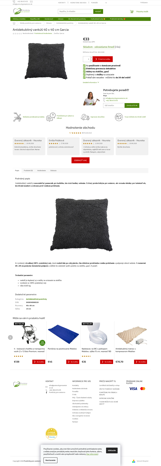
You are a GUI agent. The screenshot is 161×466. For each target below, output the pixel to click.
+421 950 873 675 (112, 100)
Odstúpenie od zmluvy (80, 407)
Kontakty (62, 3)
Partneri (75, 422)
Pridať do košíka (104, 59)
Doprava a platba (78, 400)
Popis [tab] (17, 170)
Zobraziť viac (80, 160)
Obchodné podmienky (80, 403)
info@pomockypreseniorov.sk (117, 98)
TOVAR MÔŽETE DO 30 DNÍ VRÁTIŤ (108, 403)
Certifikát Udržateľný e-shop (109, 385)
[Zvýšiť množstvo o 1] (91, 57)
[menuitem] (19, 19)
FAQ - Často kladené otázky (82, 397)
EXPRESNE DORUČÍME (106, 398)
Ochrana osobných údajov (81, 413)
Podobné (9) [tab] (28, 170)
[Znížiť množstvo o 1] (91, 60)
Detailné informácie (90, 82)
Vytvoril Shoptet (142, 461)
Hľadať (98, 11)
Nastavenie (50, 460)
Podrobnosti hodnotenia (43, 33)
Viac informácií (92, 454)
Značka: (59, 33)
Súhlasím (112, 450)
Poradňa (94, 3)
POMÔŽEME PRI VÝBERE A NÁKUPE (108, 393)
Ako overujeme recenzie (81, 416)
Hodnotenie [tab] (41, 170)
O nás (74, 394)
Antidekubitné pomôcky (36, 299)
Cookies (75, 419)
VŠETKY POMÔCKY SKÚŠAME (109, 389)
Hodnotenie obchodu (78, 3)
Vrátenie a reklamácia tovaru (82, 410)
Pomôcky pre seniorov (57, 392)
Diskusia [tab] (53, 170)
